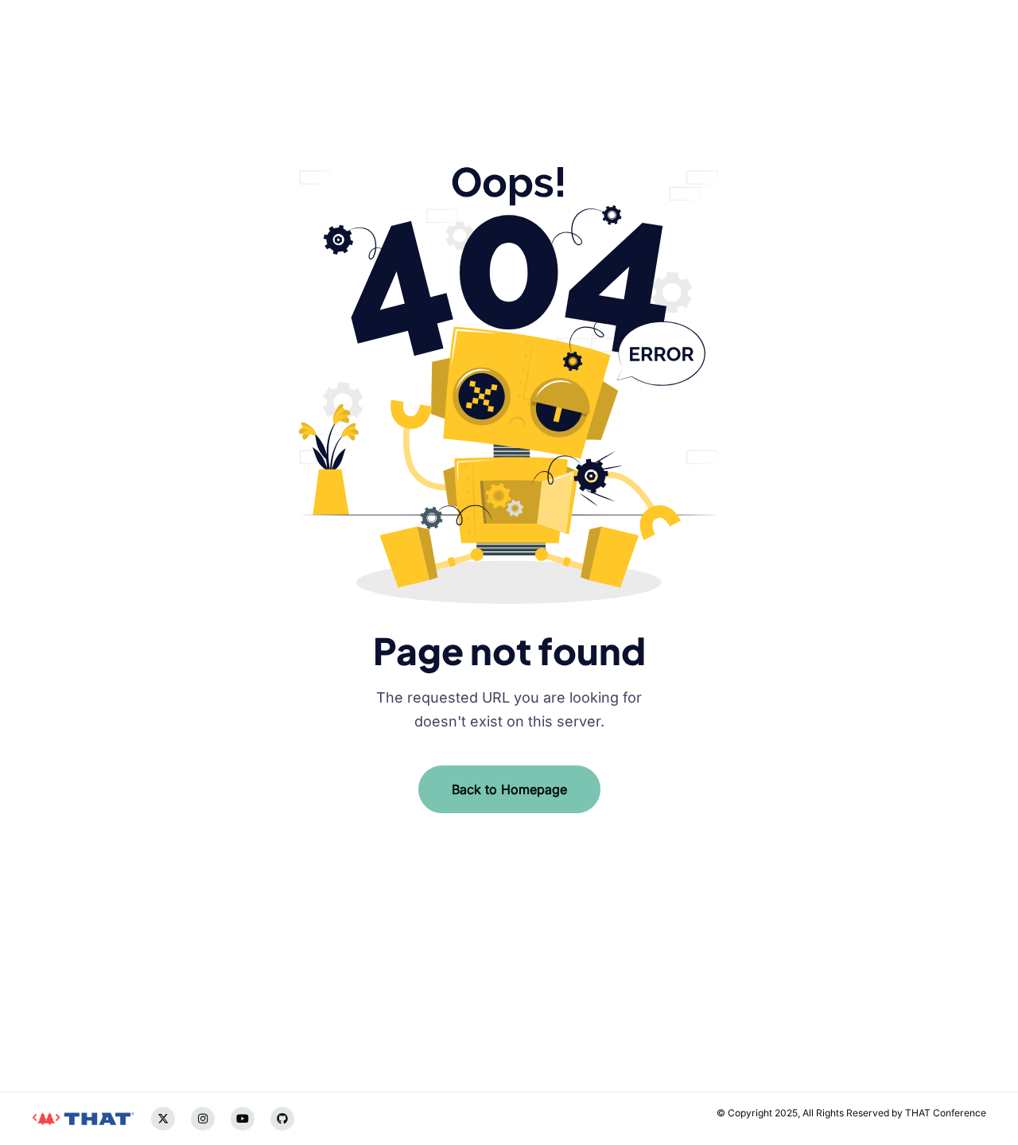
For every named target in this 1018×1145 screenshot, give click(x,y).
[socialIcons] (44, 1000)
